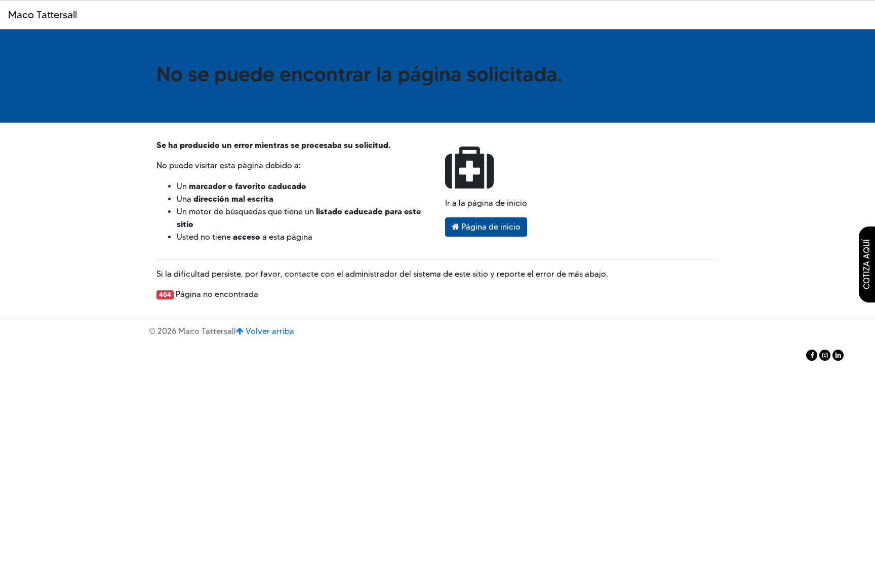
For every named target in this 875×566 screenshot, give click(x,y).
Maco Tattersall (42, 15)
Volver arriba (269, 331)
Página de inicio (490, 227)
